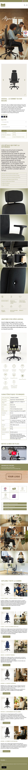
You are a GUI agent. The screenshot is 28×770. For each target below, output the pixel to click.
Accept (4, 767)
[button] (3, 80)
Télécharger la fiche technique (11, 503)
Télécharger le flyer (8, 509)
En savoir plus (6, 608)
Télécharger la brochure (9, 506)
